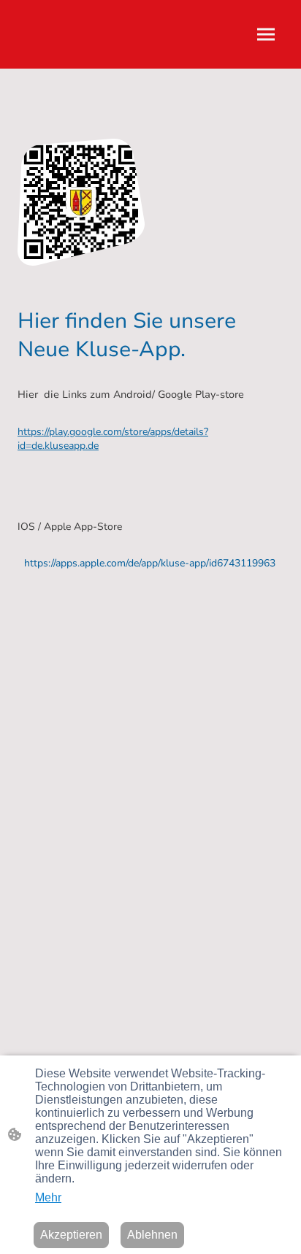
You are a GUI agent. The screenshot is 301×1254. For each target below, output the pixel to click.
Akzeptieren (71, 1234)
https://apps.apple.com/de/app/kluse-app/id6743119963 (149, 563)
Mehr (48, 1197)
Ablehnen (152, 1234)
